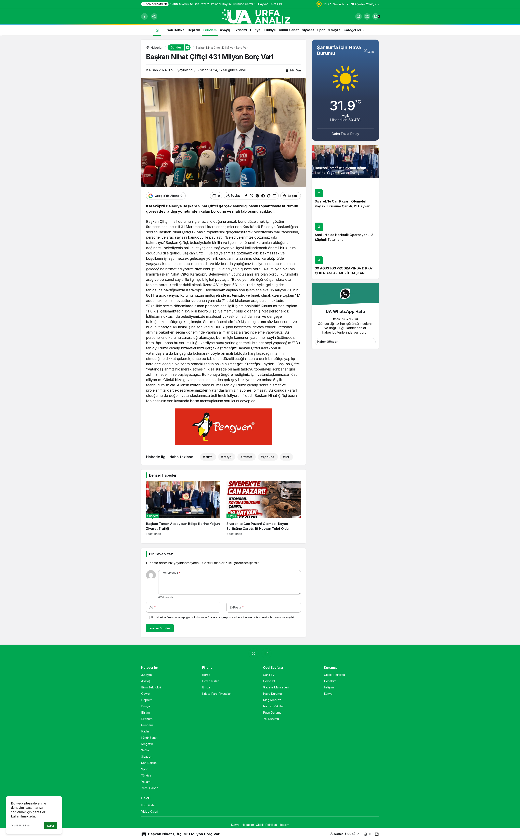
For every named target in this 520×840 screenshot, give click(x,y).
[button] (367, 16)
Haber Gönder (327, 341)
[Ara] (358, 16)
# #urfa (207, 457)
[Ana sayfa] (157, 29)
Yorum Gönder (160, 628)
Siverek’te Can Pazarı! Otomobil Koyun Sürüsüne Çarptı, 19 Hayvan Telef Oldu (342, 206)
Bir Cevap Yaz (161, 554)
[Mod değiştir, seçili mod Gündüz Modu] (154, 16)
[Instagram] (266, 653)
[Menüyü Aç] (144, 16)
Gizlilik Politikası (20, 825)
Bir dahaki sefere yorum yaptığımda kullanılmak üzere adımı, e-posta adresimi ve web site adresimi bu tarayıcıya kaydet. (223, 617)
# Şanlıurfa (267, 457)
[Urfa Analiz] (260, 16)
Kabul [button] (50, 825)
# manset (246, 457)
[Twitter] (253, 653)
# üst (286, 457)
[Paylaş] (376, 834)
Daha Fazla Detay (345, 134)
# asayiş (226, 457)
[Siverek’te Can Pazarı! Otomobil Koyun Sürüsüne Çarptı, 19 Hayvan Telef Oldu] (263, 508)
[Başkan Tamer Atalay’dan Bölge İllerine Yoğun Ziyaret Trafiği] (183, 508)
